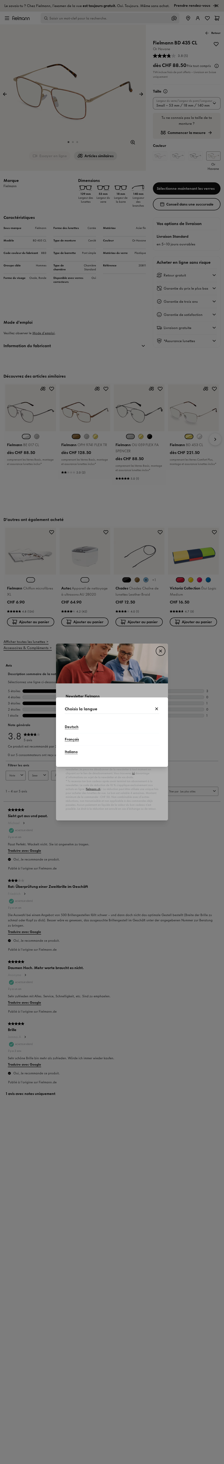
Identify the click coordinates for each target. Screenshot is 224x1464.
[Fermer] (156, 709)
